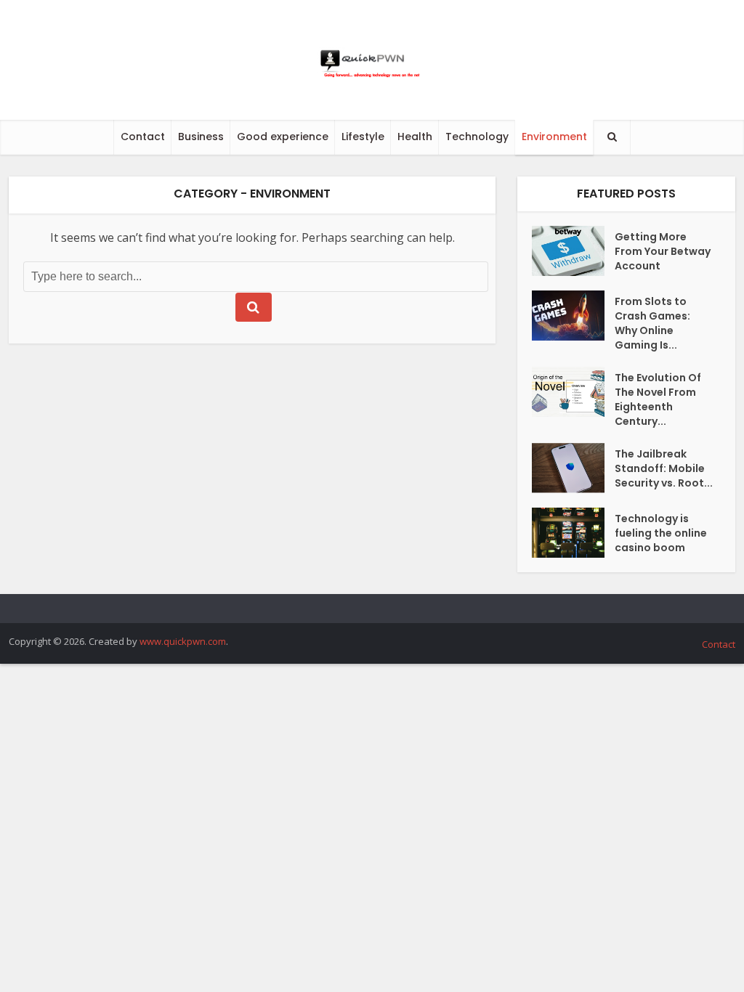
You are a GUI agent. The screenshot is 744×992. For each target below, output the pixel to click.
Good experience (282, 136)
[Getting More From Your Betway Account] (573, 251)
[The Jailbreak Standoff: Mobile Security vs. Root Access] (573, 468)
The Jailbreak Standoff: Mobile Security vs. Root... (664, 468)
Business (201, 136)
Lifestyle (362, 136)
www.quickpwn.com (183, 641)
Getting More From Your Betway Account (663, 251)
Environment (554, 136)
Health (414, 136)
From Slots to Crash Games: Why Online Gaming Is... (652, 323)
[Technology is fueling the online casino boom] (573, 533)
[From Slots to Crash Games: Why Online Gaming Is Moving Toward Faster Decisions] (573, 315)
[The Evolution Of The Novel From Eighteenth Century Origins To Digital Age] (573, 392)
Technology (477, 136)
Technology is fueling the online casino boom (661, 533)
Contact (143, 136)
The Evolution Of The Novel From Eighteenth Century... (658, 399)
